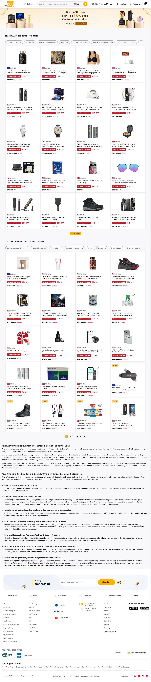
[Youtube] (139, 676)
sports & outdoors (12, 565)
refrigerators (127, 549)
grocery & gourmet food (31, 565)
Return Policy (33, 614)
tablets (137, 513)
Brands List (32, 607)
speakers (117, 488)
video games (136, 563)
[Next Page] (84, 436)
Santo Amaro (108, 607)
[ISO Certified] (22, 655)
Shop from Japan (36, 667)
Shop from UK (21, 667)
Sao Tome (107, 604)
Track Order (7, 621)
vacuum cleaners (34, 552)
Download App (33, 604)
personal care (48, 565)
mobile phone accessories (66, 565)
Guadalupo (107, 628)
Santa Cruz (107, 621)
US (78, 4)
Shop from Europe (122, 667)
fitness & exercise (12, 491)
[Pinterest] (147, 676)
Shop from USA (7, 667)
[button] (135, 4)
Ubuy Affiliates (33, 628)
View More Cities (109, 632)
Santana (106, 614)
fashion (76, 455)
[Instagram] (135, 676)
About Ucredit (33, 624)
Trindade (107, 618)
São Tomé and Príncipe (138, 653)
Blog (30, 618)
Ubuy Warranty (8, 638)
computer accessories (38, 455)
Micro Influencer (8, 631)
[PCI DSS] (7, 655)
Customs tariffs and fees (11, 624)
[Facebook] (132, 676)
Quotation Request (9, 611)
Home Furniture (122, 455)
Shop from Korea (72, 667)
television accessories (120, 563)
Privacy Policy (74, 676)
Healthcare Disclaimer (10, 642)
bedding (60, 527)
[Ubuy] (9, 4)
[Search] (85, 4)
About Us (6, 604)
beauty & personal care (91, 455)
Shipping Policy (8, 628)
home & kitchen (66, 455)
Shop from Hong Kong (54, 667)
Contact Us (6, 607)
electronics (53, 455)
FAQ (30, 621)
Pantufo (106, 624)
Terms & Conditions (59, 676)
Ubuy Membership (9, 635)
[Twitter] (143, 676)
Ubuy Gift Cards (33, 631)
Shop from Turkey (105, 667)
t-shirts (85, 540)
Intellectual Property (9, 614)
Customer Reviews (34, 611)
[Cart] (145, 4)
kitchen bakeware (112, 549)
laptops (144, 513)
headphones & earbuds (14, 515)
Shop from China (88, 667)
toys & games (138, 488)
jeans (91, 540)
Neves (106, 611)
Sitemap (6, 618)
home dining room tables (45, 527)
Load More (76, 233)
